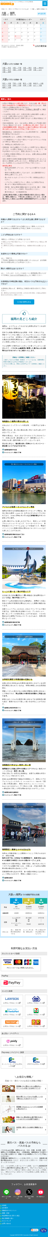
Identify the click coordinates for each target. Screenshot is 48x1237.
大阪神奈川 (38, 68)
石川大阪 (6, 85)
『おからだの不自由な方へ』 (19, 275)
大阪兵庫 (27, 70)
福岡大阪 (6, 87)
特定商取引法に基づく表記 (11, 1215)
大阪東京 (27, 68)
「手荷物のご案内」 (31, 109)
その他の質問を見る (24, 302)
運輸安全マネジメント (9, 1210)
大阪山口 (37, 70)
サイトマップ (6, 1221)
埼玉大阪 (6, 83)
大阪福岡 (6, 72)
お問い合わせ (6, 1223)
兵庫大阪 (27, 85)
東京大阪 (27, 83)
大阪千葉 (17, 68)
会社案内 (5, 1208)
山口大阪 (37, 85)
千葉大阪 (17, 83)
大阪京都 (17, 70)
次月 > (42, 19)
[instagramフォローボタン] (18, 1192)
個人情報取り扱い (8, 1218)
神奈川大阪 (38, 83)
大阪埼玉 (6, 68)
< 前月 (5, 19)
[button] (34, 1230)
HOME (4, 1205)
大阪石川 (6, 70)
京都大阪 (17, 85)
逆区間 (43, 14)
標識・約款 (5, 1213)
